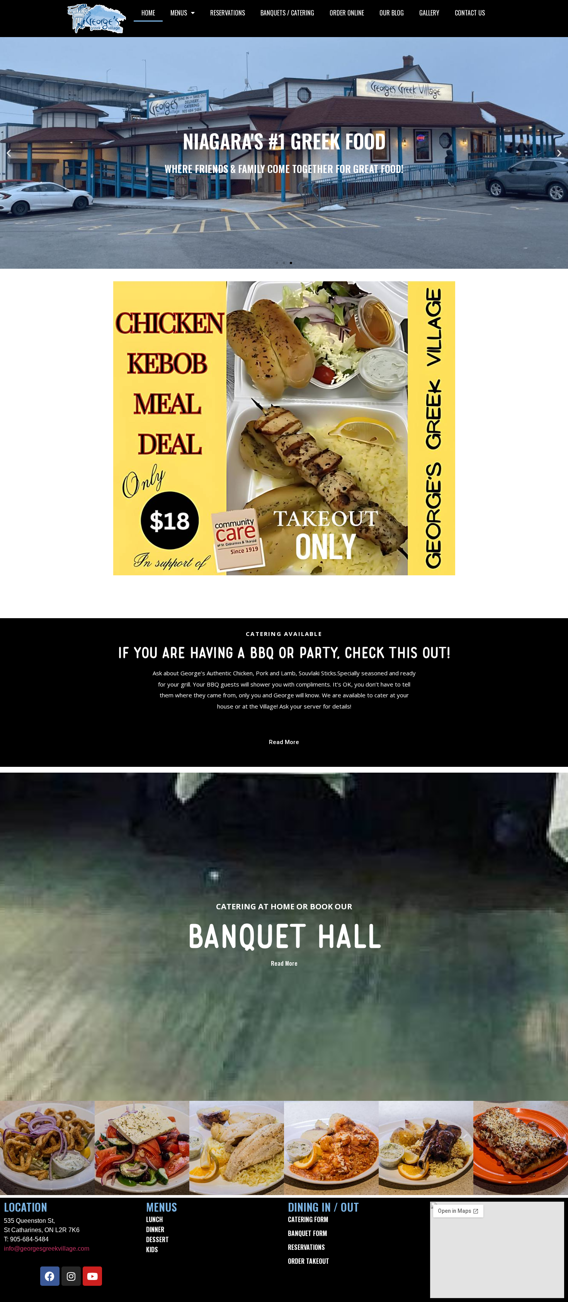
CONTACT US (470, 12)
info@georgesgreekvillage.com (46, 1248)
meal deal (284, 595)
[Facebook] (50, 1276)
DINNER (155, 1229)
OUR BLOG (391, 12)
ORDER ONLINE (347, 12)
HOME (148, 12)
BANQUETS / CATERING (287, 12)
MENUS (178, 12)
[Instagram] (71, 1276)
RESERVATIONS (227, 12)
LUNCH (154, 1219)
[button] (9, 153)
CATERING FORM (308, 1219)
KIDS (152, 1249)
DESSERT (157, 1239)
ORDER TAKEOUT (308, 1261)
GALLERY (429, 12)
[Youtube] (92, 1276)
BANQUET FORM (307, 1233)
